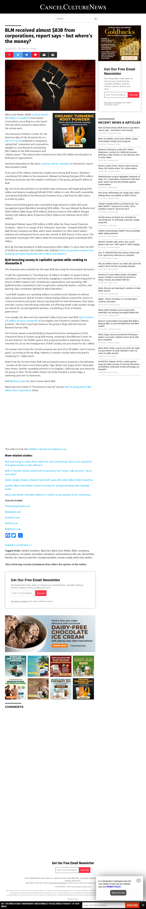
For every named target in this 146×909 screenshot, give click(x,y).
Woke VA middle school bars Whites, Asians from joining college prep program (118, 140)
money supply (65, 557)
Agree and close (118, 893)
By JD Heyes (113, 187)
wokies (88, 557)
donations (49, 554)
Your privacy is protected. (20, 601)
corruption (25, 554)
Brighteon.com (13, 529)
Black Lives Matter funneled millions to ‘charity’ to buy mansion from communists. (48, 494)
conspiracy (83, 550)
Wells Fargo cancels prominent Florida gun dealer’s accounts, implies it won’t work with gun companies (118, 337)
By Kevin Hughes (114, 247)
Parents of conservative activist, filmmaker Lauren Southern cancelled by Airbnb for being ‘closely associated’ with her (117, 277)
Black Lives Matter (61, 550)
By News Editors (114, 171)
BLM (74, 550)
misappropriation (47, 557)
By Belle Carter (114, 198)
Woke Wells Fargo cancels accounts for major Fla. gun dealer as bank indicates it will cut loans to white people (119, 350)
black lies (46, 550)
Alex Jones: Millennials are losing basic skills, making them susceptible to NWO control (119, 194)
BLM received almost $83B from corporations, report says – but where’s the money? (119, 129)
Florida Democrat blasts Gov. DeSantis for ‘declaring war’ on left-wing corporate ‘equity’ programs (119, 220)
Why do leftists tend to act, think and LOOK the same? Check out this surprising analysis (119, 264)
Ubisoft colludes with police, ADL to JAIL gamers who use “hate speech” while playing (118, 243)
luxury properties (28, 557)
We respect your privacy (58, 883)
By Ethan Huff (113, 160)
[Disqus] (50, 746)
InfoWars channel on (47, 449)
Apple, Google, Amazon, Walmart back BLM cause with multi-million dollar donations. (49, 480)
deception (37, 554)
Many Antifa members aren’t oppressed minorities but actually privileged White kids (118, 311)
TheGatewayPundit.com (17, 506)
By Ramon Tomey (115, 133)
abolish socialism (31, 550)
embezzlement (63, 554)
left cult (77, 554)
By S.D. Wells (113, 258)
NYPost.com (11, 523)
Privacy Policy (73, 899)
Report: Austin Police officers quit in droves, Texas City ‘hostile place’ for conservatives (118, 167)
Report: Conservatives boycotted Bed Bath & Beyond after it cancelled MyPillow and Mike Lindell (118, 323)
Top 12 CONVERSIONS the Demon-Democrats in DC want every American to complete (118, 254)
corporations (12, 554)
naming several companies (55, 163)
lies (15, 557)
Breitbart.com (12, 517)
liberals (9, 557)
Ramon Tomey (29, 48)
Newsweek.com (13, 512)
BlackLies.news (18, 381)
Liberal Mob (88, 554)
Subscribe (132, 905)
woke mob (78, 557)
